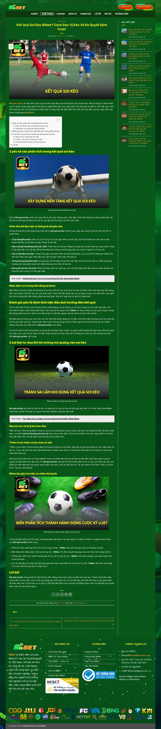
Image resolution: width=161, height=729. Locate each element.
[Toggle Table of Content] (57, 120)
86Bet (12, 654)
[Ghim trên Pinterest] (66, 594)
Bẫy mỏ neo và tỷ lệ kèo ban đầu (27, 137)
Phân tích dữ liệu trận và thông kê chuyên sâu (31, 126)
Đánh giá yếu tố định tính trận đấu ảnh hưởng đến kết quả (36, 131)
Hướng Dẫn (121, 14)
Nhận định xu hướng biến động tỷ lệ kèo (30, 128)
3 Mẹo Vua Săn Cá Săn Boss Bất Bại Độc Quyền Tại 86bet (139, 56)
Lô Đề (98, 14)
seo (73, 36)
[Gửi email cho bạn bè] (62, 594)
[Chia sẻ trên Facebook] (53, 594)
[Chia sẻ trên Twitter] (58, 594)
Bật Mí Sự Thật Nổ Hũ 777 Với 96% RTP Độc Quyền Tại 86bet (138, 92)
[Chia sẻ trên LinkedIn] (70, 594)
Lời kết (15, 145)
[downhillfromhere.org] (20, 7)
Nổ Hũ (108, 14)
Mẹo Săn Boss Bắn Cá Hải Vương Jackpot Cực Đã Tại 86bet (140, 31)
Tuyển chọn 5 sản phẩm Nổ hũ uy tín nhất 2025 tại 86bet (139, 104)
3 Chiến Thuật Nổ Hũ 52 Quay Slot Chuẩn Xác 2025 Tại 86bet (139, 116)
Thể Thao (47, 14)
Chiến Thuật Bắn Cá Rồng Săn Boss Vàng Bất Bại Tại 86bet (140, 44)
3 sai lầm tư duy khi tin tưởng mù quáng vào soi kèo (33, 134)
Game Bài (85, 14)
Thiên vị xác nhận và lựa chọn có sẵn (29, 139)
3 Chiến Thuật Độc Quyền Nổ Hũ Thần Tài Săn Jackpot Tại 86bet (140, 128)
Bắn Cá (73, 14)
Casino (61, 14)
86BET (34, 14)
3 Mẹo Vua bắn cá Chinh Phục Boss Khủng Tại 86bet (140, 68)
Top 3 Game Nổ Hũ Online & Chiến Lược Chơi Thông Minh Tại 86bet (140, 141)
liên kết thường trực (79, 603)
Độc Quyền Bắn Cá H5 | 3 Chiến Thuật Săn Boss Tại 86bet (140, 80)
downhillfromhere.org (140, 655)
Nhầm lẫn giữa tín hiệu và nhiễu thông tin (31, 142)
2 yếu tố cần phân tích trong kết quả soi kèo (30, 123)
